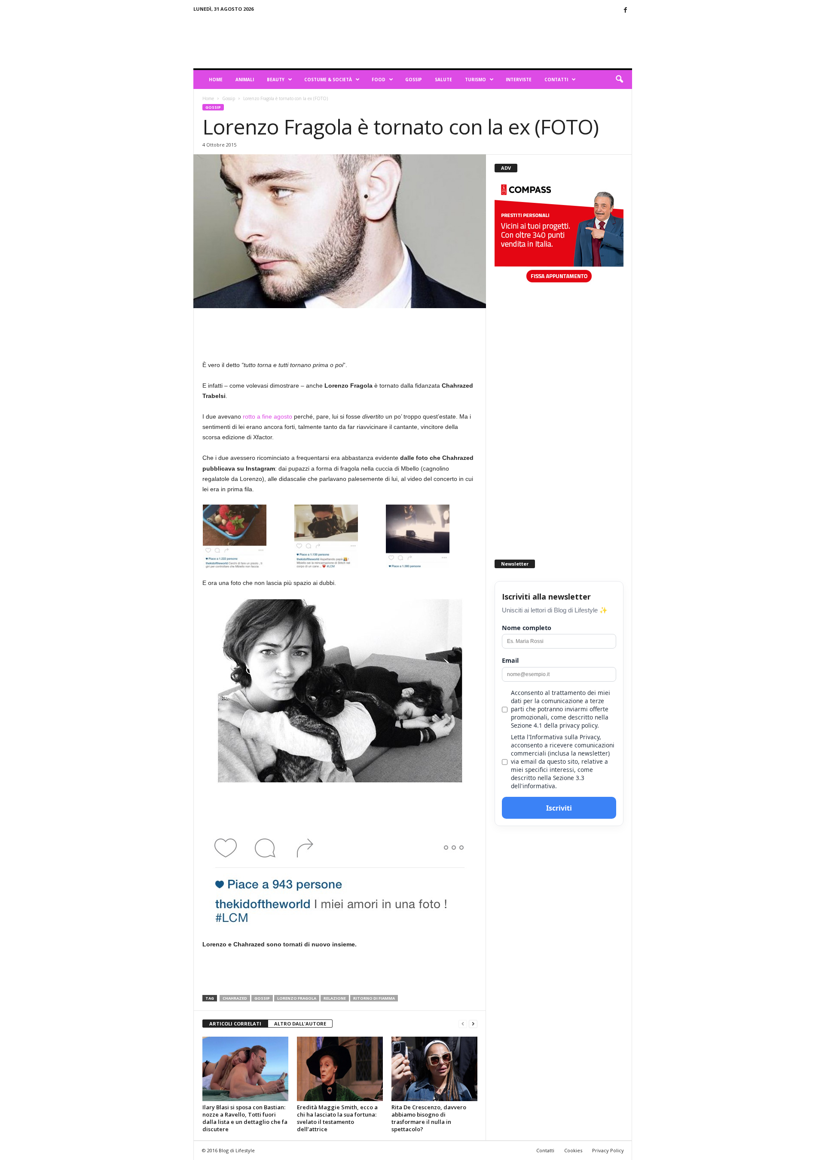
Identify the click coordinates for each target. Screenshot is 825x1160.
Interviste (519, 80)
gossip (262, 998)
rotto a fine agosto (267, 416)
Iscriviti (559, 808)
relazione (335, 998)
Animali (244, 80)
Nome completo (526, 628)
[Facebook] (625, 10)
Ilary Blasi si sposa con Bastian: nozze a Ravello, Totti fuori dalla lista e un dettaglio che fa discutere (244, 1118)
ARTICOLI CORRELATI (235, 1023)
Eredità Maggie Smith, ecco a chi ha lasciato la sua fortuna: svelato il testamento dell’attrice (337, 1118)
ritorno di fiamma (374, 998)
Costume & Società (328, 80)
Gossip (413, 80)
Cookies (573, 1150)
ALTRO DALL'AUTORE (300, 1023)
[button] (619, 79)
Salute (443, 80)
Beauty (275, 80)
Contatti (556, 80)
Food (378, 80)
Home (216, 80)
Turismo (475, 80)
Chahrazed (235, 998)
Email (510, 660)
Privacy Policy (608, 1150)
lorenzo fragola (296, 998)
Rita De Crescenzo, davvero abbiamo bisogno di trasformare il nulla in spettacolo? (428, 1118)
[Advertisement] (475, 40)
